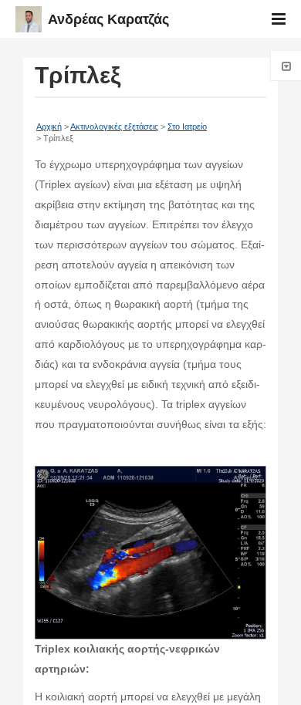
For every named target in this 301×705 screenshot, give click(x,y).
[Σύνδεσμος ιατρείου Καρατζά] (150, 628)
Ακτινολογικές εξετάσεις (114, 126)
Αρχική (49, 126)
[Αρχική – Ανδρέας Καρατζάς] (31, 28)
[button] (278, 19)
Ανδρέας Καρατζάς (108, 19)
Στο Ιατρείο (187, 126)
